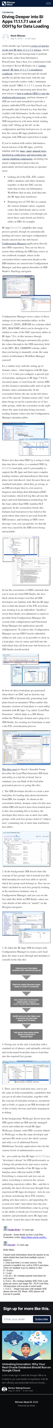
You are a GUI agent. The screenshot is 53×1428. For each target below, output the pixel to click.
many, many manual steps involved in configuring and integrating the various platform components (24, 154)
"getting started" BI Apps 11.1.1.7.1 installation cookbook (24, 69)
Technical (8, 12)
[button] (48, 3)
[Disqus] (26, 1261)
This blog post (9, 769)
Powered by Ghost (26, 1405)
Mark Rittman (18, 35)
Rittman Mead (22, 1402)
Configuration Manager (14, 243)
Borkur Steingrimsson (19, 1388)
